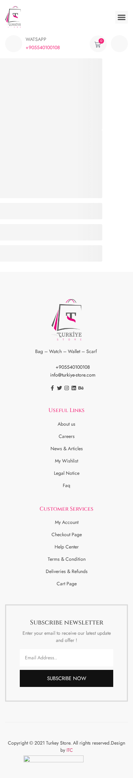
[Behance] (81, 388)
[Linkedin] (73, 388)
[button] (121, 17)
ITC (69, 750)
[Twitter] (59, 388)
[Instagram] (66, 388)
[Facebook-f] (52, 388)
